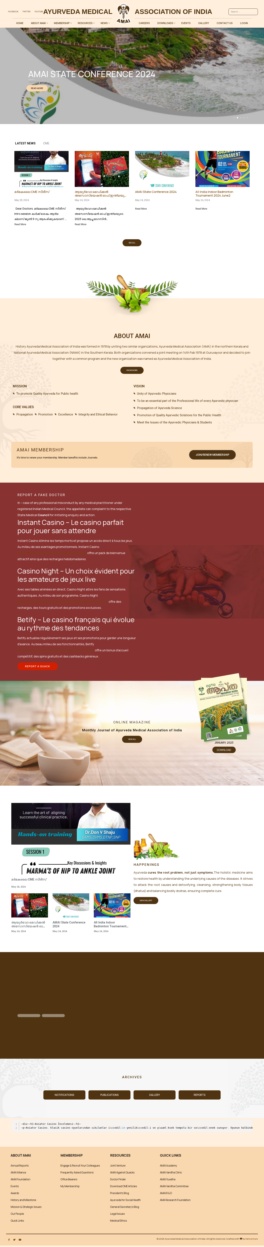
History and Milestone (23, 1200)
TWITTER (26, 11)
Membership (62, 23)
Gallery (203, 23)
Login (244, 23)
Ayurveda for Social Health (125, 1200)
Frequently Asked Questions (77, 1172)
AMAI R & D (166, 1193)
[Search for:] (243, 10)
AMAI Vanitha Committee (174, 1186)
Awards (15, 1193)
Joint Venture (118, 1165)
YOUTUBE (39, 11)
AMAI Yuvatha (167, 1179)
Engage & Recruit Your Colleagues (80, 1165)
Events (186, 23)
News (104, 23)
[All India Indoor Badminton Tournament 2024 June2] (222, 184)
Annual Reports (20, 1165)
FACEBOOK (13, 11)
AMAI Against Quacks (122, 1172)
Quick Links (17, 1220)
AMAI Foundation (20, 1179)
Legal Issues (117, 1213)
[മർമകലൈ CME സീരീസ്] (41, 184)
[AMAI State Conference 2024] (162, 184)
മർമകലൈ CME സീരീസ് (31, 192)
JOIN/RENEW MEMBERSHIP (212, 454)
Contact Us (225, 23)
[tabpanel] (132, 192)
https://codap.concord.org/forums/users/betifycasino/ (55, 650)
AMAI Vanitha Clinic (171, 1172)
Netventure (252, 1238)
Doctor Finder (118, 1179)
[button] (234, 117)
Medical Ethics (118, 1220)
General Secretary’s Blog (124, 1207)
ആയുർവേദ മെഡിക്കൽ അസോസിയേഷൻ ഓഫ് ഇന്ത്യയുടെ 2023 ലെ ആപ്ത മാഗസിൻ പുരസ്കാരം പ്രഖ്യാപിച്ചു (101, 197)
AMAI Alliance (18, 1172)
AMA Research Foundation (175, 1200)
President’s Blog (119, 1193)
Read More (20, 224)
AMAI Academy (168, 1165)
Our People (17, 1213)
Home (19, 23)
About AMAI (38, 23)
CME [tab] (46, 143)
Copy (248, 1122)
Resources (85, 23)
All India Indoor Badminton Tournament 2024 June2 (214, 193)
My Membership (70, 1186)
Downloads (165, 23)
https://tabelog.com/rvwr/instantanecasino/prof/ (52, 553)
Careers (144, 23)
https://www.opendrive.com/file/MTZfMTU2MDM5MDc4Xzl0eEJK (62, 601)
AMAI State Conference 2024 (156, 192)
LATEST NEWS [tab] (25, 143)
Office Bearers (69, 1179)
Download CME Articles (123, 1186)
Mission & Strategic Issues (26, 1207)
